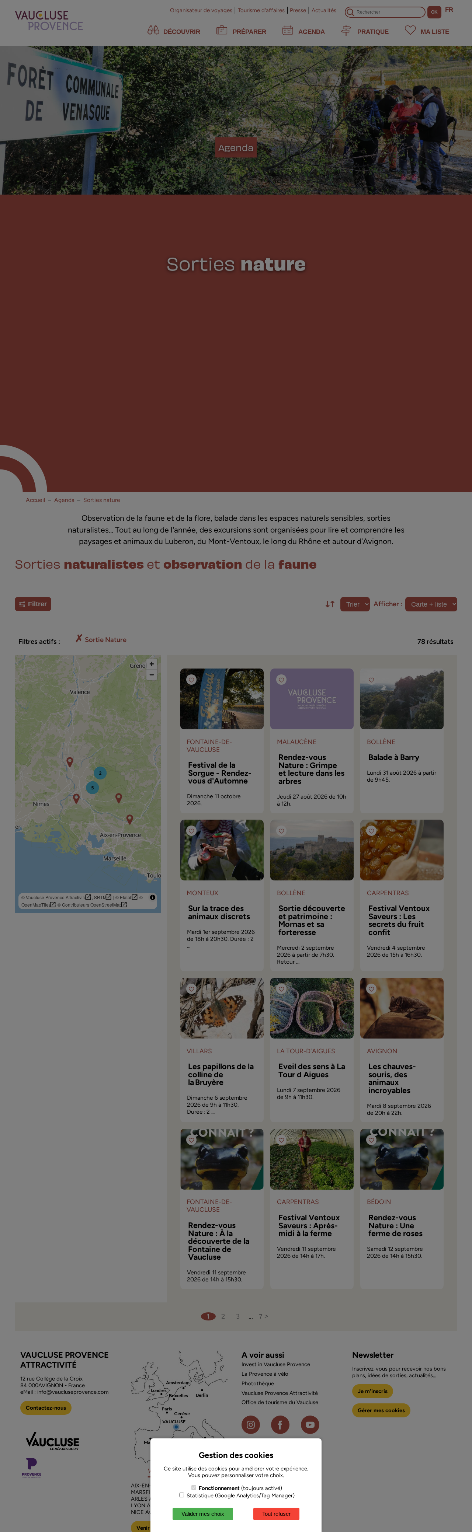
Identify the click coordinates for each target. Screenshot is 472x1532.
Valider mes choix (202, 1514)
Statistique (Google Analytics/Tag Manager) (240, 1495)
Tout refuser (276, 1514)
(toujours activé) (240, 1488)
